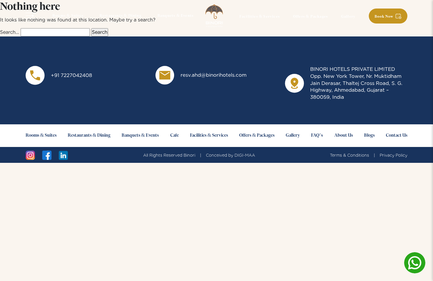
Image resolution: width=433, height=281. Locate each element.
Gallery (348, 17)
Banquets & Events (176, 16)
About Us (343, 135)
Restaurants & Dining (120, 16)
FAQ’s (317, 135)
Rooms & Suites (67, 16)
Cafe (174, 135)
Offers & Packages (310, 17)
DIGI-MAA (244, 155)
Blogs (369, 135)
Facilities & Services (259, 17)
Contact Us (396, 135)
